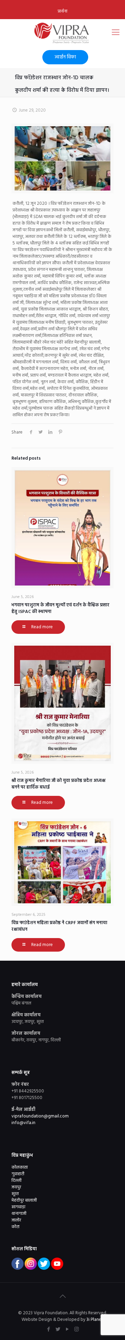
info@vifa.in (23, 1123)
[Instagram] (76, 1329)
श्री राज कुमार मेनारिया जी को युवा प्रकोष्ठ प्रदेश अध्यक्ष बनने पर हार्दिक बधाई (58, 784)
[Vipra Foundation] (62, 33)
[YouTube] (67, 1329)
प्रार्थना (62, 11)
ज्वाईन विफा (65, 57)
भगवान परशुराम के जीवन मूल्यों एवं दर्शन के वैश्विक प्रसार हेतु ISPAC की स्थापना (60, 608)
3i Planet (95, 1319)
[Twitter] (57, 1329)
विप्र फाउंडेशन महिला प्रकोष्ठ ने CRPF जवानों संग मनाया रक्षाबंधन (59, 926)
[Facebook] (48, 1329)
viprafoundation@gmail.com (40, 1116)
